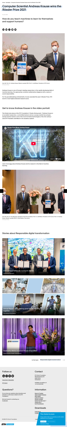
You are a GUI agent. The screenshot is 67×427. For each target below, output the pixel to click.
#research (12, 273)
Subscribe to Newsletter (8, 380)
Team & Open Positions (40, 394)
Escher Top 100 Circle (40, 400)
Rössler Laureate (39, 399)
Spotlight (8, 2)
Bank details (38, 396)
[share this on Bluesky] (6, 30)
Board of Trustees (39, 393)
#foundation (13, 313)
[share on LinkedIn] (3, 30)
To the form (5, 400)
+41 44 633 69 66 (39, 384)
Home (3, 2)
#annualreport (6, 313)
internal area (38, 402)
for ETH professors (39, 403)
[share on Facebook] (9, 30)
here (10, 164)
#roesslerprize (18, 353)
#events (9, 353)
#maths (12, 353)
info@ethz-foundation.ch (41, 382)
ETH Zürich (4, 383)
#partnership (6, 273)
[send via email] (15, 30)
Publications (38, 411)
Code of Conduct (39, 397)
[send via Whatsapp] (12, 30)
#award (5, 353)
